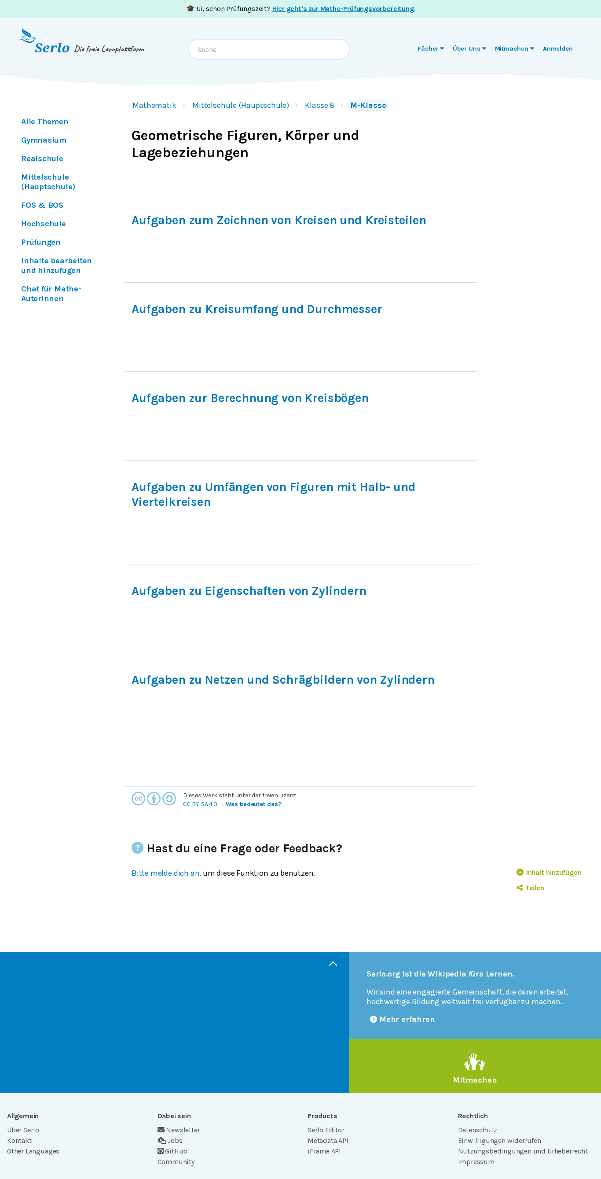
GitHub (176, 1151)
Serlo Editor (326, 1130)
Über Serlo (23, 1130)
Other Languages (33, 1151)
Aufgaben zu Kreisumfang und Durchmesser (257, 309)
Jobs (175, 1140)
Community (176, 1161)
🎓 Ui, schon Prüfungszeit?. (300, 8)
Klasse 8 (319, 105)
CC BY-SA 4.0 (200, 804)
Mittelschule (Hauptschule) (240, 105)
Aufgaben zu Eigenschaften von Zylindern (249, 591)
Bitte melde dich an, (166, 873)
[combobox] (269, 49)
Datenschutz (477, 1130)
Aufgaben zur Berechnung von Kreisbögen (250, 398)
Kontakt (19, 1140)
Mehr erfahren (407, 1019)
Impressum (476, 1161)
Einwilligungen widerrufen (499, 1140)
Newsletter (183, 1130)
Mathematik (154, 105)
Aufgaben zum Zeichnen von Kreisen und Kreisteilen (279, 220)
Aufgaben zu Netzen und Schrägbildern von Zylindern (283, 680)
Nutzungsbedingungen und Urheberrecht (523, 1151)
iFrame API (324, 1151)
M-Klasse (368, 105)
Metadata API (328, 1140)
